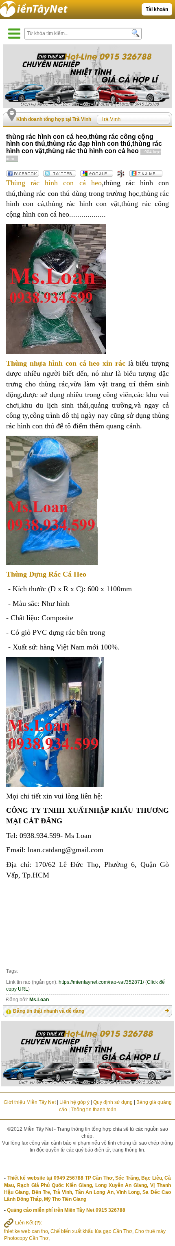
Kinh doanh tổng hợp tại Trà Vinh (53, 119)
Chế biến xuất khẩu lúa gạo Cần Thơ (91, 1231)
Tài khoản (157, 9)
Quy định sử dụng (113, 1102)
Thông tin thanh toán (93, 1109)
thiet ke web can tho (26, 1231)
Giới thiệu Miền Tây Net (30, 1102)
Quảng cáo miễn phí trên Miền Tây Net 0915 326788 (66, 1210)
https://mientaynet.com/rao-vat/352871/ (101, 982)
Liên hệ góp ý (74, 1102)
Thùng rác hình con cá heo (53, 183)
